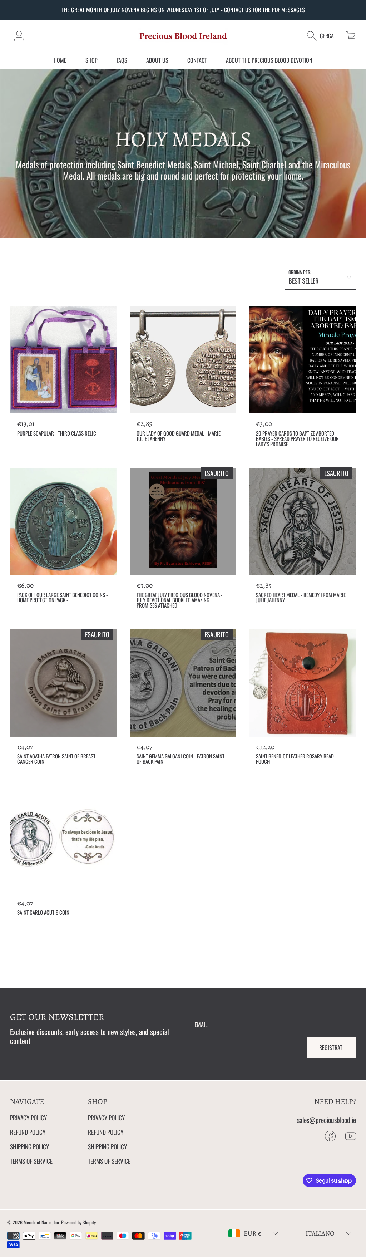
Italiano (320, 1233)
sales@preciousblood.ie (326, 1120)
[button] (324, 36)
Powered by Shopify (78, 1222)
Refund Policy (27, 1131)
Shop (91, 60)
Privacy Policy (28, 1117)
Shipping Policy (29, 1146)
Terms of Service (31, 1160)
